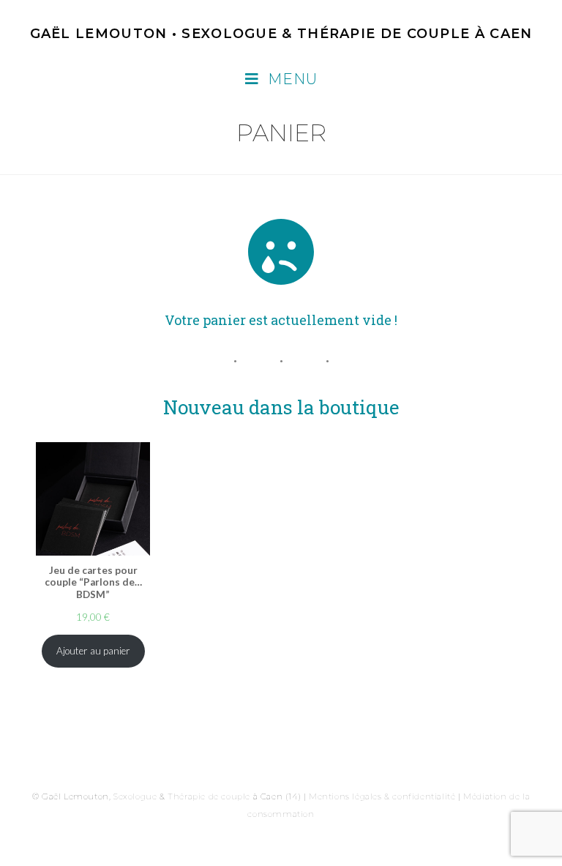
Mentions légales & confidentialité (382, 796)
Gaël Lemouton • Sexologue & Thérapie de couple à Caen (281, 34)
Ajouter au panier (93, 651)
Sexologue (135, 796)
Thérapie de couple (209, 796)
